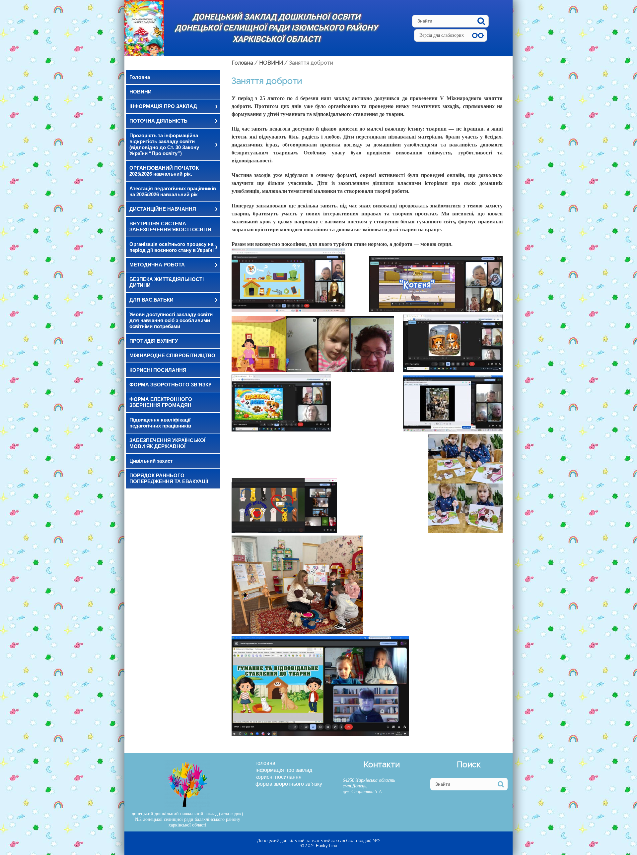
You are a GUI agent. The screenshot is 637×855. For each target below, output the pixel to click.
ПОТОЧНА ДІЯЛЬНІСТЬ (158, 121)
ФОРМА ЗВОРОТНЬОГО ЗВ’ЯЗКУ (170, 384)
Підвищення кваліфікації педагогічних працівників (160, 422)
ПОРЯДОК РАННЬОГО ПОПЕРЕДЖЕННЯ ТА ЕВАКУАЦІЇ (168, 478)
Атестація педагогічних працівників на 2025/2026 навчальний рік (172, 191)
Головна (139, 77)
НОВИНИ (140, 91)
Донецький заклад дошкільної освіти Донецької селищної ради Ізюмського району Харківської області (276, 28)
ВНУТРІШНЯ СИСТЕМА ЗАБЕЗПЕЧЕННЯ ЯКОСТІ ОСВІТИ (170, 226)
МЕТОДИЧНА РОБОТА (157, 264)
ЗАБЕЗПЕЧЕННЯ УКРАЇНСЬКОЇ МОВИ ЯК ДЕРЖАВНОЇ (167, 443)
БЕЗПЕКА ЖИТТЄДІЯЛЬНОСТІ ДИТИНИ (166, 282)
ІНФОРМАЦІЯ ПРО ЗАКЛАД (163, 106)
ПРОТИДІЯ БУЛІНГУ (153, 341)
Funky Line (326, 845)
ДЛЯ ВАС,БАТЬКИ (151, 300)
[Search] (481, 21)
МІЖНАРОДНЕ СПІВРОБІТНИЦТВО (172, 355)
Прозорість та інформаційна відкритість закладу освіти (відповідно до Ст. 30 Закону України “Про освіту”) (164, 144)
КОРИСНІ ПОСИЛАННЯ (157, 370)
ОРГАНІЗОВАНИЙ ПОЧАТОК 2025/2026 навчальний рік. (164, 171)
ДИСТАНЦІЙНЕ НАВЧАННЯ (162, 209)
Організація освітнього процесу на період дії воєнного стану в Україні (171, 247)
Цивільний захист (151, 461)
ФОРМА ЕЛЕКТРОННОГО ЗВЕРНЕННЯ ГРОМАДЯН (160, 402)
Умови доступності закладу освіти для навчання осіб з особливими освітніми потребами (171, 320)
